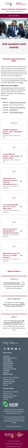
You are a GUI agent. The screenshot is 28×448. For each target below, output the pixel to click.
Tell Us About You (7, 365)
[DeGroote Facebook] (12, 348)
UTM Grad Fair (14, 110)
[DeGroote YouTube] (16, 348)
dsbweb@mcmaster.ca (8, 420)
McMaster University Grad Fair (18, 102)
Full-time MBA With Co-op (10, 358)
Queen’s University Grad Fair (17, 107)
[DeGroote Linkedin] (8, 348)
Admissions (6, 356)
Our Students (6, 370)
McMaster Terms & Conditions (14, 443)
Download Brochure (8, 363)
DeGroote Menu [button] (14, 16)
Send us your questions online (12, 282)
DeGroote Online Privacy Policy (14, 426)
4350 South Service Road (10, 395)
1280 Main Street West (9, 381)
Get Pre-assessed (7, 367)
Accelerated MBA (7, 361)
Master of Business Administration (14, 9)
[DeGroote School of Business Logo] (10, 343)
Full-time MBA (7, 359)
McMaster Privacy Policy (14, 446)
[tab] (14, 133)
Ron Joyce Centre (16, 320)
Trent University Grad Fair (16, 112)
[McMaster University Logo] (14, 435)
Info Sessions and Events (9, 368)
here (22, 82)
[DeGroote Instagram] (5, 348)
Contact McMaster (14, 441)
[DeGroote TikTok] (19, 348)
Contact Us (6, 372)
